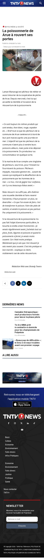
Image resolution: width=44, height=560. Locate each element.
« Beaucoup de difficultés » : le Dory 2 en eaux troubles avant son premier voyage (28, 342)
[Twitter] (21, 423)
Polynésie (11, 27)
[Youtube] (22, 430)
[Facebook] (12, 283)
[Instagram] (15, 423)
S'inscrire (22, 526)
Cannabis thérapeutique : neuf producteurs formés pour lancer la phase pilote (27, 314)
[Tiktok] (34, 423)
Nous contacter (10, 489)
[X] (18, 283)
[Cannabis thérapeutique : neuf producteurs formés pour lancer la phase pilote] (7, 315)
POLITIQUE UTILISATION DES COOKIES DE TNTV (24, 553)
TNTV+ (7, 492)
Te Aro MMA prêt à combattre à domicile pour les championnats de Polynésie (27, 329)
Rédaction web (10, 272)
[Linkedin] (23, 283)
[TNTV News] (22, 416)
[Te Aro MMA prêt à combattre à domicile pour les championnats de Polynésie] (7, 329)
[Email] (29, 283)
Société (20, 27)
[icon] (3, 27)
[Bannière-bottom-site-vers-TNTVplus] (22, 383)
